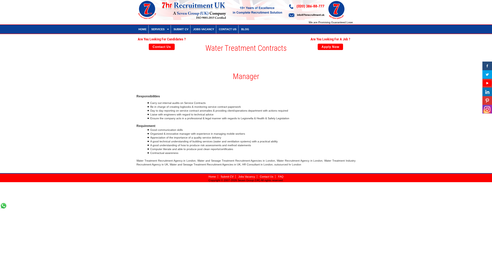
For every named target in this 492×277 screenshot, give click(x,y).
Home (212, 176)
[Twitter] (487, 74)
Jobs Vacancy (246, 176)
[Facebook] (487, 66)
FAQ (280, 176)
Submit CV (227, 176)
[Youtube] (487, 83)
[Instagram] (487, 109)
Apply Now (330, 46)
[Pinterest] (487, 100)
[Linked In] (487, 92)
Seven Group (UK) (249, 180)
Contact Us (162, 46)
